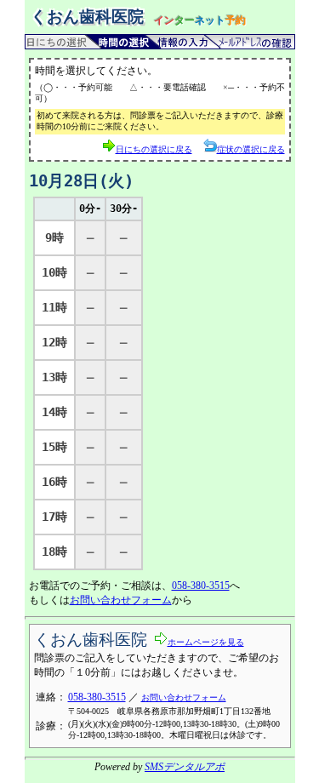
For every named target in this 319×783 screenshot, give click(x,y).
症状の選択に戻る (251, 149)
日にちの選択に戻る (154, 149)
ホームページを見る (206, 642)
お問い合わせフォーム (121, 600)
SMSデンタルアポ (185, 767)
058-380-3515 (201, 586)
